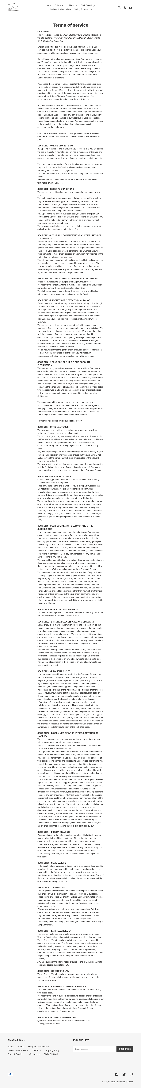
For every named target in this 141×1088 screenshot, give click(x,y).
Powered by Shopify (125, 1082)
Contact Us (34, 1054)
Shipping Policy (52, 1050)
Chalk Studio (113, 1082)
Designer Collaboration (38, 1046)
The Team (36, 1050)
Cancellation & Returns (18, 1050)
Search (11, 1046)
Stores (21, 1046)
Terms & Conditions (16, 1054)
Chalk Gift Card (51, 1054)
